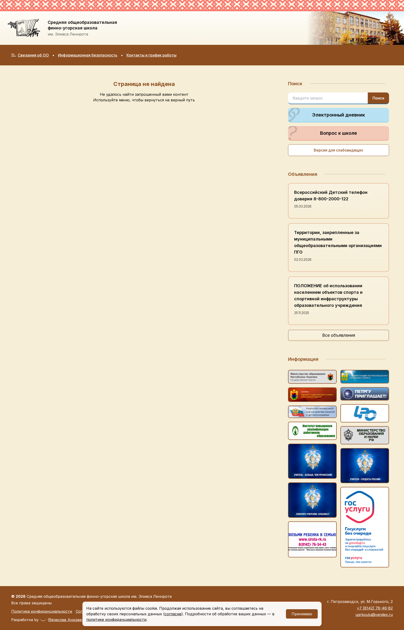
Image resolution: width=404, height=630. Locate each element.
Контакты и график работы (151, 55)
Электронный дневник (338, 115)
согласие (173, 614)
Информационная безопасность (87, 55)
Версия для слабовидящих (338, 150)
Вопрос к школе (338, 133)
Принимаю (302, 614)
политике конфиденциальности (116, 619)
